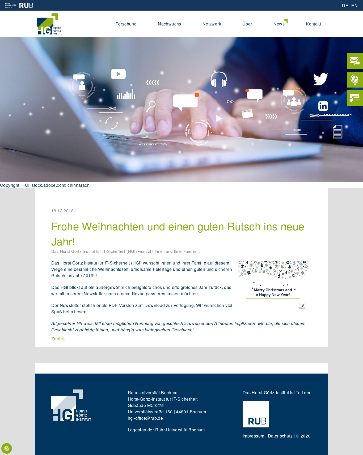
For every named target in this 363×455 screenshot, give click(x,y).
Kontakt (313, 24)
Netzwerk (211, 24)
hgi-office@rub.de (145, 418)
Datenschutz (280, 436)
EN (354, 5)
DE (345, 5)
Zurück (58, 339)
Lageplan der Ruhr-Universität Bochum (166, 430)
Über (247, 24)
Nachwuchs (169, 24)
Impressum (253, 436)
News (279, 24)
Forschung (126, 24)
